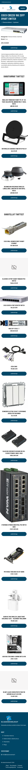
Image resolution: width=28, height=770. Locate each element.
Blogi (5, 744)
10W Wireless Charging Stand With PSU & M (14, 149)
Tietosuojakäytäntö (10, 767)
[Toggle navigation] (3, 8)
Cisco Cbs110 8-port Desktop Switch (14, 305)
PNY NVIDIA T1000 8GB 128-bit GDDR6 (14, 572)
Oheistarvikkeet (7, 22)
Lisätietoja (14, 48)
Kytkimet (16, 22)
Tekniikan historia (9, 735)
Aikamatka (6, 741)
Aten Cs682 (14, 366)
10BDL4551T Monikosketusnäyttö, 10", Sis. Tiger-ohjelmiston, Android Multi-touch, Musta (14, 102)
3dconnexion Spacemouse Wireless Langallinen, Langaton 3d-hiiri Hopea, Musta (14, 188)
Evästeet (20, 765)
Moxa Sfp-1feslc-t (14, 328)
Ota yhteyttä (13, 765)
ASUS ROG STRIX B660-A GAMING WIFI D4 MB (14, 656)
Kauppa (23, 8)
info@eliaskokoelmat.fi (6, 2)
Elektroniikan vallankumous (11, 738)
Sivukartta (20, 767)
